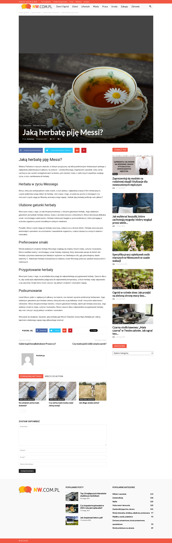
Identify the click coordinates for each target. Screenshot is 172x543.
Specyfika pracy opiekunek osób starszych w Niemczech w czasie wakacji (131, 257)
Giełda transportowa (60, 2)
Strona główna (46, 2)
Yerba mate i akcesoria (39, 125)
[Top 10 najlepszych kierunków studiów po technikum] (72, 496)
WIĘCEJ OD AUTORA (54, 376)
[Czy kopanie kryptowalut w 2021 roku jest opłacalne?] (72, 508)
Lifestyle (85, 6)
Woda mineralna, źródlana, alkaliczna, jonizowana (131, 513)
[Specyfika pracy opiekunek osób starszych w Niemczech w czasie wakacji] (132, 241)
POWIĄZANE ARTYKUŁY (31, 376)
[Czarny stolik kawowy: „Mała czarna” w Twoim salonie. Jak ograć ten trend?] (132, 314)
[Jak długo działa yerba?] (92, 391)
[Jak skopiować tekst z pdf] (72, 520)
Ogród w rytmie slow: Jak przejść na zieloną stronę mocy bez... (131, 294)
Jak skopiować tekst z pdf (91, 517)
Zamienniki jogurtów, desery (123, 509)
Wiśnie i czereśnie (119, 494)
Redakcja (30, 139)
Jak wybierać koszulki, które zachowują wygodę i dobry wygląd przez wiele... (132, 219)
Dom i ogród (62, 6)
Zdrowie (135, 6)
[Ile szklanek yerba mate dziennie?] (32, 391)
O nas (71, 2)
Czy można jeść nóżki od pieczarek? (89, 343)
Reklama (78, 2)
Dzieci (75, 6)
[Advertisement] (86, 34)
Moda (96, 6)
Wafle (114, 501)
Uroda (114, 6)
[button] (150, 7)
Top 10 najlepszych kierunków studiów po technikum (93, 494)
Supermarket (27, 125)
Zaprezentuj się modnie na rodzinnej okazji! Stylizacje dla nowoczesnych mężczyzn (129, 181)
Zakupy (124, 6)
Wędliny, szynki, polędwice (122, 517)
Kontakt (86, 2)
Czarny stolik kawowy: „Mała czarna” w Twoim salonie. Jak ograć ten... (132, 330)
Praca (105, 6)
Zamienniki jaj (117, 498)
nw (113, 188)
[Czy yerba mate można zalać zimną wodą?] (62, 391)
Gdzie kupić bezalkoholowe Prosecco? (37, 343)
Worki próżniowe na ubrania (123, 528)
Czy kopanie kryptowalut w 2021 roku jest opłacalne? (92, 506)
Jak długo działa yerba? (89, 402)
